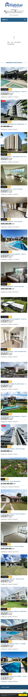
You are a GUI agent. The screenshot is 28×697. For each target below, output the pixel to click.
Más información (10, 695)
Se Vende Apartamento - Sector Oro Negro (12, 546)
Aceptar (23, 694)
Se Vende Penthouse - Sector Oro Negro (12, 189)
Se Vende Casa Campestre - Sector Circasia (12, 579)
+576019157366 (9, 11)
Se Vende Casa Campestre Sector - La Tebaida (13, 643)
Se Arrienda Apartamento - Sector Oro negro (13, 448)
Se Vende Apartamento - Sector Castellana (12, 286)
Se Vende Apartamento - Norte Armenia (11, 221)
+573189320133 (20, 11)
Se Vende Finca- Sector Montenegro (10, 481)
